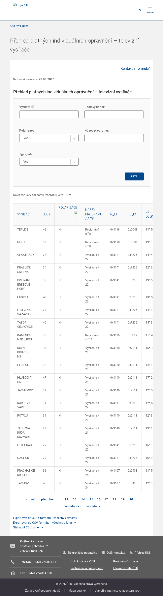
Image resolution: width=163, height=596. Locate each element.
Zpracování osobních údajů (42, 590)
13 (75, 499)
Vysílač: (24, 107)
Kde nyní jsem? (20, 26)
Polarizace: (27, 130)
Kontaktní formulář (135, 68)
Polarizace (68, 207)
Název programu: (96, 130)
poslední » (92, 506)
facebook (105, 10)
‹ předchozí (47, 499)
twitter (112, 10)
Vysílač (23, 214)
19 (123, 499)
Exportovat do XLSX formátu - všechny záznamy (45, 518)
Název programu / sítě (93, 214)
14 (83, 499)
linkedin (119, 10)
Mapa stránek (77, 590)
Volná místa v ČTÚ (83, 561)
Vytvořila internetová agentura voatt (118, 590)
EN (139, 10)
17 (106, 499)
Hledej (129, 10)
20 (131, 499)
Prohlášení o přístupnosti (87, 568)
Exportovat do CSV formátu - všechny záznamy (44, 522)
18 (114, 499)
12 (66, 499)
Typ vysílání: (27, 154)
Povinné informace (125, 561)
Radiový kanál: (94, 107)
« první (30, 499)
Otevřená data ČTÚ (125, 568)
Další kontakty (116, 552)
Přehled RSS (143, 552)
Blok (46, 214)
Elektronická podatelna (82, 552)
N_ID (113, 214)
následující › (72, 506)
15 (91, 499)
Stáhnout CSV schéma (28, 527)
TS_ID (132, 214)
